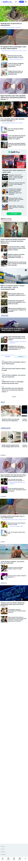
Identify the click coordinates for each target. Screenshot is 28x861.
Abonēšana (3, 854)
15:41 (3, 373)
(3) (7, 605)
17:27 (3, 366)
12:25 (3, 386)
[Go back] (2, 2)
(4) (22, 330)
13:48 (3, 380)
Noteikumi (3, 851)
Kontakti (2, 849)
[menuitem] (16, 1)
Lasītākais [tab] (20, 356)
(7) (14, 121)
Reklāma (3, 846)
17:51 (3, 360)
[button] (26, 2)
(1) (7, 99)
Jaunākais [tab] (7, 356)
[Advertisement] (14, 686)
